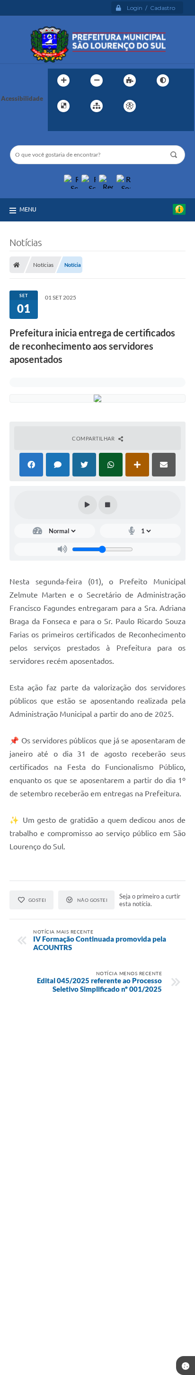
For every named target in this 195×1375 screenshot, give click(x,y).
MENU (27, 209)
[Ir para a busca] (57, 125)
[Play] (87, 504)
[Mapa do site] (96, 106)
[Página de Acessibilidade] (129, 106)
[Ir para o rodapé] (78, 125)
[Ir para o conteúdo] (156, 106)
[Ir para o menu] (177, 106)
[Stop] (107, 504)
